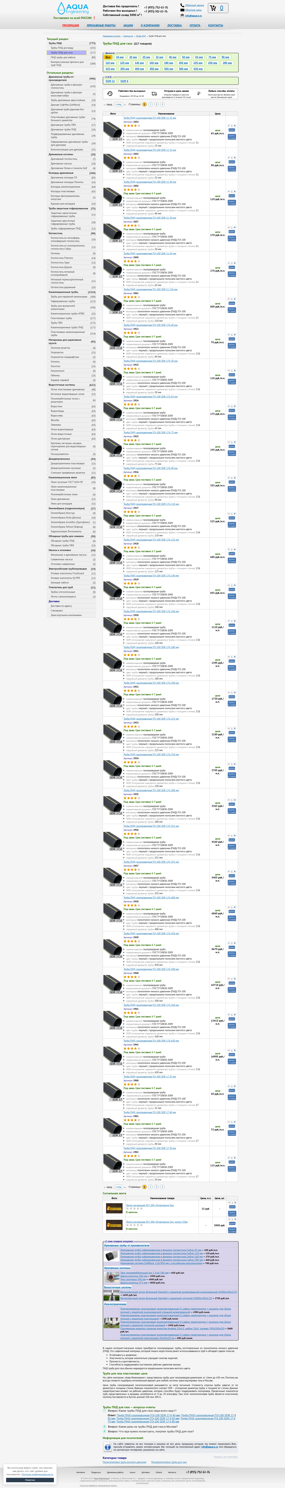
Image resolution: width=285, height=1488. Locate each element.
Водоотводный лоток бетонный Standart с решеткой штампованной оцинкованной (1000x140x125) (178, 1292)
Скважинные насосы (62, 559)
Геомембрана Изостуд (63, 512)
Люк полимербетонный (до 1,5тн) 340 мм (144, 1272)
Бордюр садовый (60, 380)
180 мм (168, 63)
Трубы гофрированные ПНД (66, 228)
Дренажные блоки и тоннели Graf (69, 168)
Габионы (55, 375)
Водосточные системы (62, 384)
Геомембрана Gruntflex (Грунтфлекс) (70, 522)
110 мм (110, 63)
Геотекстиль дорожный (63, 287)
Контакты (172, 1472)
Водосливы (57, 415)
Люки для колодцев (61, 503)
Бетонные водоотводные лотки (67, 394)
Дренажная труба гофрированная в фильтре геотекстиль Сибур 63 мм (160, 1250)
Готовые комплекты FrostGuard (67, 573)
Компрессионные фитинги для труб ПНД (67, 63)
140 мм (139, 63)
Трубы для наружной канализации (69, 296)
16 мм (120, 57)
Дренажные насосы (61, 163)
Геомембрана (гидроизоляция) (67, 508)
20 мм (133, 57)
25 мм (146, 57)
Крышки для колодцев (63, 203)
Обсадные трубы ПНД (62, 540)
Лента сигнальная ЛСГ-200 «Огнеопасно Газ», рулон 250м (157, 1221)
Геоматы (55, 361)
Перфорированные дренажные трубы (67, 135)
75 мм (212, 57)
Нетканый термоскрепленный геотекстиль (67, 281)
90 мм (225, 57)
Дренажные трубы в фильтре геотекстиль (66, 86)
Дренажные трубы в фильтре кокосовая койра (66, 94)
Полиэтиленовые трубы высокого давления (124, 1462)
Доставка (54, 601)
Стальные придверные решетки (68, 472)
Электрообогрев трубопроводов (68, 568)
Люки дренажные (60, 498)
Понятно (30, 1480)
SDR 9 (124, 81)
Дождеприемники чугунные (66, 468)
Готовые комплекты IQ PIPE (65, 577)
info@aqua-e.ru (209, 1446)
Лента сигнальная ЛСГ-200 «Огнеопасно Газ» (150, 1205)
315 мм (110, 68)
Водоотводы (57, 410)
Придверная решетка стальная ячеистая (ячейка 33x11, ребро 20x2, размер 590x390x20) (172, 1328)
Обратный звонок (194, 5)
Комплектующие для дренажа (67, 149)
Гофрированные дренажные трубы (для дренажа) (69, 143)
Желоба (55, 420)
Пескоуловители (60, 454)
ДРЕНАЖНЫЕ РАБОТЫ (101, 25)
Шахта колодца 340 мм (133, 1276)
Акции (132, 1472)
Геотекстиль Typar (60, 262)
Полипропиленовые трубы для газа (169, 1462)
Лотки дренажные (60, 438)
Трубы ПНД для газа (62, 52)
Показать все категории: (226, 1457)
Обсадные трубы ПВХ (62, 545)
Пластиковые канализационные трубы (68, 333)
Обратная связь (193, 10)
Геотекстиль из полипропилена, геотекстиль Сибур (68, 247)
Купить (232, 130)
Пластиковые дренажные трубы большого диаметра (68, 118)
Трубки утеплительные (63, 591)
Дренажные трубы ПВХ (63, 124)
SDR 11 (110, 81)
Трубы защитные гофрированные (68, 208)
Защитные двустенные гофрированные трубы (63, 222)
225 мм (198, 63)
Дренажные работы (115, 1472)
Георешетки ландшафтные (65, 357)
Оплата (159, 1472)
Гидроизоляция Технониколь (66, 531)
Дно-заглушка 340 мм (133, 1279)
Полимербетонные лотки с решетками (65, 400)
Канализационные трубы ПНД (67, 327)
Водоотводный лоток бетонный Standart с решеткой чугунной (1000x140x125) (166, 1298)
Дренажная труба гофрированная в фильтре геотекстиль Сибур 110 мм (161, 1253)
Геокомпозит (57, 370)
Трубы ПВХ (57, 322)
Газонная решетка (60, 347)
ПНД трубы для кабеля (63, 57)
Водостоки (56, 406)
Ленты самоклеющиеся (63, 596)
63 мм (199, 57)
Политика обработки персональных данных (98, 1485)
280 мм (227, 63)
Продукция (96, 1472)
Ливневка (56, 424)
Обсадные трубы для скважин (66, 536)
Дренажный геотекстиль (64, 158)
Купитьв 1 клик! (232, 136)
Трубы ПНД (55, 43)
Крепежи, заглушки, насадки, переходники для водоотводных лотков (68, 446)
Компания (81, 1472)
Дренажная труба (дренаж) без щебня (67, 111)
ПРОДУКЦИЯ (70, 25)
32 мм (159, 57)
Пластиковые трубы (61, 318)
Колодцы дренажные (61, 172)
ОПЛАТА (195, 25)
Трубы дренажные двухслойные (68, 100)
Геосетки (55, 366)
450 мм (154, 68)
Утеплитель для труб (61, 587)
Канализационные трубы (63, 292)
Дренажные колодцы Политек (67, 182)
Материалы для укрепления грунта (65, 341)
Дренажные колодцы (117, 1268)
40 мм (172, 57)
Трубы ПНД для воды (62, 47)
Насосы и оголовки (60, 550)
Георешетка (57, 352)
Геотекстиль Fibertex (62, 257)
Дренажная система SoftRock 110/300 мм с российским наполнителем (161, 1263)
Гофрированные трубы (63, 301)
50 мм (186, 57)
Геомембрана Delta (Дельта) (66, 517)
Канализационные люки (63, 477)
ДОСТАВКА (174, 25)
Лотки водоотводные (62, 429)
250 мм (212, 63)
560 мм (183, 68)
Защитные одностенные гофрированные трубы (64, 214)
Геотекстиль (56, 233)
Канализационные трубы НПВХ (67, 313)
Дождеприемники (59, 458)
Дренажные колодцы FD (64, 177)
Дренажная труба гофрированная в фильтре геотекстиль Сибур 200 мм (161, 1259)
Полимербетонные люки (64, 494)
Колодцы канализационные (65, 186)
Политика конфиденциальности (37, 1474)
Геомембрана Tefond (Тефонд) (67, 526)
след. (119, 104)
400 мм (139, 68)
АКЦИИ (128, 25)
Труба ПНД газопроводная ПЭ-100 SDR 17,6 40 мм (148, 1415)
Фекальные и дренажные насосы (69, 554)
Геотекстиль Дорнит (61, 267)
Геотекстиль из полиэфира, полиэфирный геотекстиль (65, 239)
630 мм (198, 68)
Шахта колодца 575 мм (133, 1282)
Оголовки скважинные (63, 563)
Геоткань (55, 253)
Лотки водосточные (61, 434)
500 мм (168, 68)
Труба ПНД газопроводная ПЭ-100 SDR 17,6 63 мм (147, 1418)
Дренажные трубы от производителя (61, 78)
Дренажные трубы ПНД (63, 129)
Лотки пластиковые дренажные (68, 389)
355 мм (124, 68)
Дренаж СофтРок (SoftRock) (65, 104)
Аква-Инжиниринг (102, 1478)
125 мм (124, 63)
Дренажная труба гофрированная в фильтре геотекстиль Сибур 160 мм (161, 1256)
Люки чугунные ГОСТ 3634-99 (67, 482)
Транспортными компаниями (66, 615)
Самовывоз (57, 610)
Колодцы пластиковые (63, 191)
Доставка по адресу (61, 605)
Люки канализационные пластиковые (64, 488)
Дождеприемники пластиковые (68, 463)
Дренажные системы (61, 154)
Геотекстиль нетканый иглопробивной (62, 273)
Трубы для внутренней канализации (63, 307)
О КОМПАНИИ (150, 25)
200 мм (183, 63)
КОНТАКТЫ (215, 25)
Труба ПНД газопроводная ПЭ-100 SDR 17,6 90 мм (147, 1421)
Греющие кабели (60, 582)
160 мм (153, 63)
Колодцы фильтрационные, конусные (65, 197)
